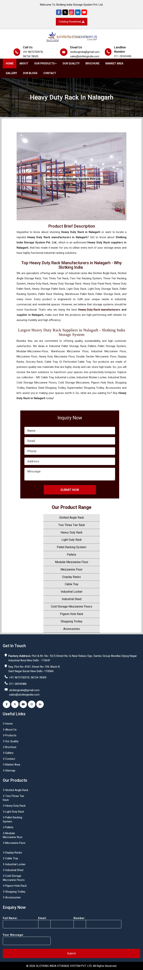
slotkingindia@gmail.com (85, 51)
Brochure (92, 63)
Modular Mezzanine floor (13, 835)
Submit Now (70, 490)
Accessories (71, 629)
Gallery (11, 73)
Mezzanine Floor (71, 569)
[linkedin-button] (40, 704)
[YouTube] (84, 12)
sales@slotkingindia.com (84, 56)
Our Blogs (30, 73)
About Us (10, 729)
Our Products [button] (44, 63)
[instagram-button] (31, 704)
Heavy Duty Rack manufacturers (99, 309)
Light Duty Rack (71, 539)
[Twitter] (65, 12)
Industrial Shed (71, 599)
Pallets (71, 554)
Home (9, 63)
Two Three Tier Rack (71, 525)
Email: (42, 918)
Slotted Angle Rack (71, 517)
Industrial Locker (71, 591)
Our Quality (71, 63)
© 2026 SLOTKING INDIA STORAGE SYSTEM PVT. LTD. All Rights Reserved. (71, 966)
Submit (71, 953)
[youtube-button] (23, 704)
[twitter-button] (15, 704)
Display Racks (71, 577)
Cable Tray (71, 584)
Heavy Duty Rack (71, 532)
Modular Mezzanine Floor (71, 562)
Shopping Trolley (71, 621)
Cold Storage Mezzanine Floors (71, 606)
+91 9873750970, (33, 51)
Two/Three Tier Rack (13, 798)
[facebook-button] (6, 704)
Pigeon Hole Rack (71, 614)
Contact (49, 73)
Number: (79, 918)
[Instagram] (71, 12)
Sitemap (9, 770)
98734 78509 (30, 56)
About (23, 63)
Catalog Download (70, 21)
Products (10, 735)
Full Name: (10, 918)
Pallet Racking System (71, 547)
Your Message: (13, 934)
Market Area (114, 63)
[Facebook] (59, 12)
